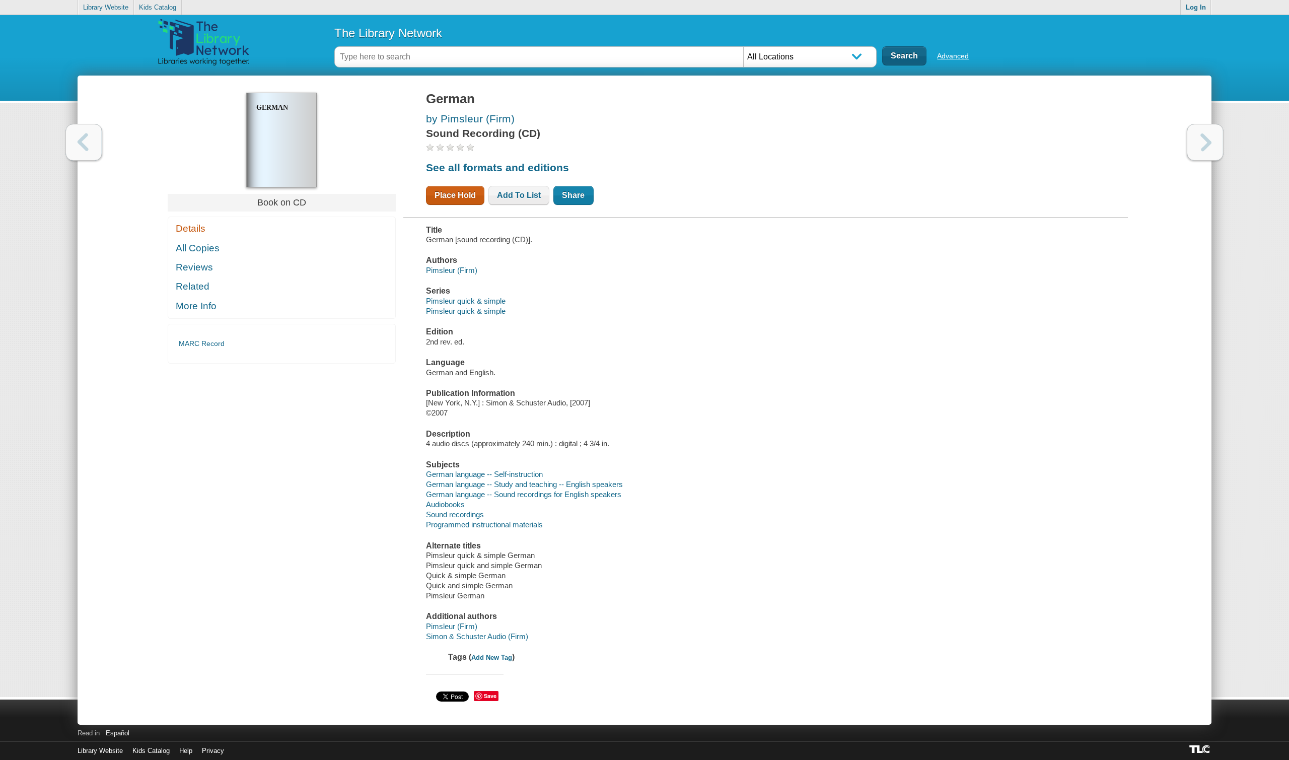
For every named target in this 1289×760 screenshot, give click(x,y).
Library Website (105, 7)
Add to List (519, 195)
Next (1205, 142)
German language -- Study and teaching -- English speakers (524, 484)
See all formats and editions (497, 167)
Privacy (213, 750)
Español (117, 733)
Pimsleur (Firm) (451, 270)
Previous (83, 142)
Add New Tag (491, 657)
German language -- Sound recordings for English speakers (523, 494)
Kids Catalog (157, 7)
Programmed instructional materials (484, 524)
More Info (196, 306)
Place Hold (455, 195)
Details (190, 228)
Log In (1196, 7)
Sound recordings (455, 514)
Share (573, 195)
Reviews (194, 267)
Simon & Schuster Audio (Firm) (477, 636)
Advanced (953, 56)
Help (185, 750)
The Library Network (388, 33)
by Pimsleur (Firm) (470, 118)
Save (490, 696)
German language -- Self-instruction (484, 474)
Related (192, 286)
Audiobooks (445, 504)
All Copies (198, 248)
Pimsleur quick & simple (466, 301)
